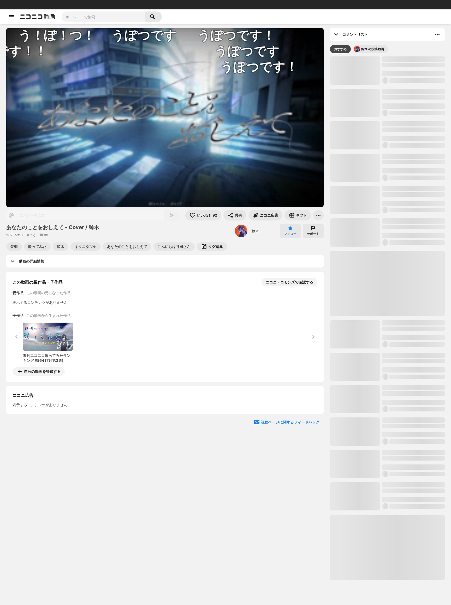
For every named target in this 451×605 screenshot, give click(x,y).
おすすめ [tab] (340, 49)
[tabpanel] (387, 318)
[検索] (153, 16)
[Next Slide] (313, 420)
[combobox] (103, 16)
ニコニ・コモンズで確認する (289, 282)
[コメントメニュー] (437, 34)
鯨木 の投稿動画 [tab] (372, 49)
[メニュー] (318, 215)
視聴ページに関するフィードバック (290, 470)
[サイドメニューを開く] (11, 16)
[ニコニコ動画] (37, 16)
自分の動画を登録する (42, 371)
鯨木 (255, 231)
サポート (313, 234)
